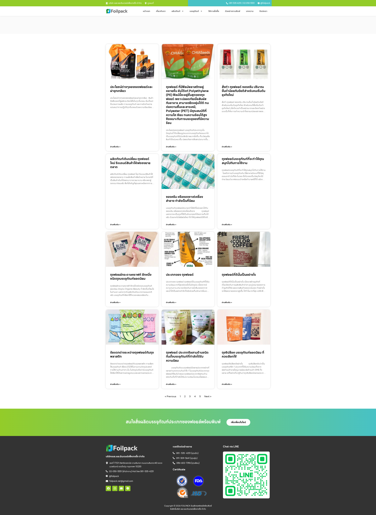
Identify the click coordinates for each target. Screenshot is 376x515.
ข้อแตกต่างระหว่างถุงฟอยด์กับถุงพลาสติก (132, 354)
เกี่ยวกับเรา (161, 11)
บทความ (250, 11)
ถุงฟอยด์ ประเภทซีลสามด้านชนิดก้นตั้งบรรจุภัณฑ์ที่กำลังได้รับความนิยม (187, 356)
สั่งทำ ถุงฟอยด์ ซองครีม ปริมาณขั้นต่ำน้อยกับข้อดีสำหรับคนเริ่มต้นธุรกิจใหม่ (243, 90)
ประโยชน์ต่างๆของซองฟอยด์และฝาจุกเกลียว (131, 88)
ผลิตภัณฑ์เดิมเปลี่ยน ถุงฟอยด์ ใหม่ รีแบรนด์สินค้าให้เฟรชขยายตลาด (130, 162)
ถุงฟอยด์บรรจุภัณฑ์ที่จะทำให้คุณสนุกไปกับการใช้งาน (243, 160)
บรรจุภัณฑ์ (194, 11)
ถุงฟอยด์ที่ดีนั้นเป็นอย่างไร (239, 274)
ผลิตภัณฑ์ (176, 11)
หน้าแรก (146, 11)
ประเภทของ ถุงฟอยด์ (180, 274)
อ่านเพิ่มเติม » (115, 146)
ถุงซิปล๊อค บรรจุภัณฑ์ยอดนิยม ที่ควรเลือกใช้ (243, 354)
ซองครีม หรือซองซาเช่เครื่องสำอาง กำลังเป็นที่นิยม (184, 198)
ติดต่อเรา (263, 11)
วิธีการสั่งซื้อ (213, 11)
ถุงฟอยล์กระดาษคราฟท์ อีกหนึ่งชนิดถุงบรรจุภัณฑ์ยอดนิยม (130, 276)
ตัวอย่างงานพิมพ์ (232, 11)
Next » (207, 396)
